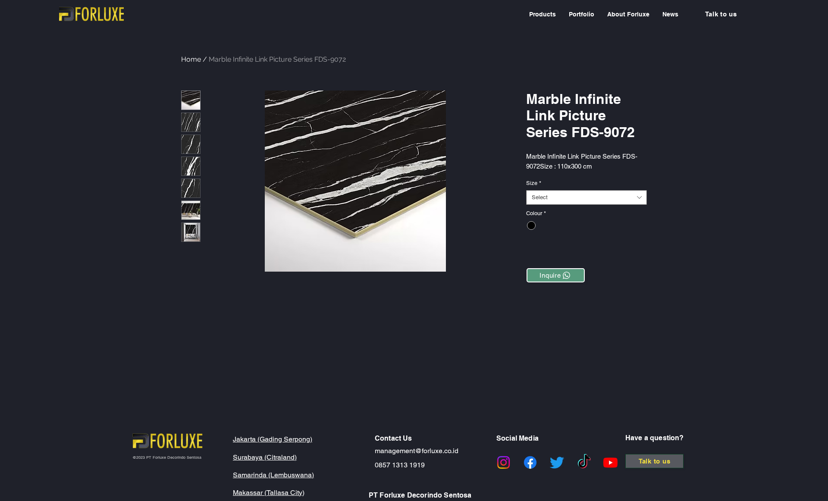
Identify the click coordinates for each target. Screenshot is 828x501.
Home (191, 59)
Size (533, 183)
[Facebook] (530, 462)
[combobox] (586, 197)
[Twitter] (557, 462)
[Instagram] (503, 462)
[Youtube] (610, 462)
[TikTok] (584, 462)
